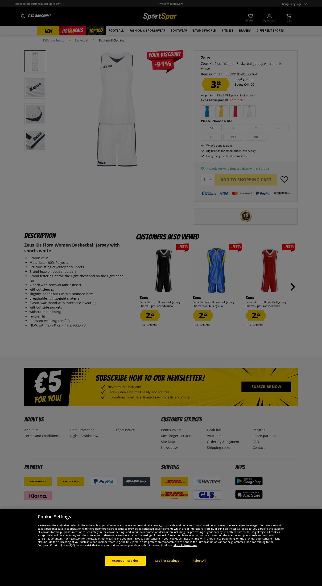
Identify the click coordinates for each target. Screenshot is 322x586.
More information (185, 545)
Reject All (199, 560)
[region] (161, 547)
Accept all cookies (125, 560)
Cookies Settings (167, 560)
